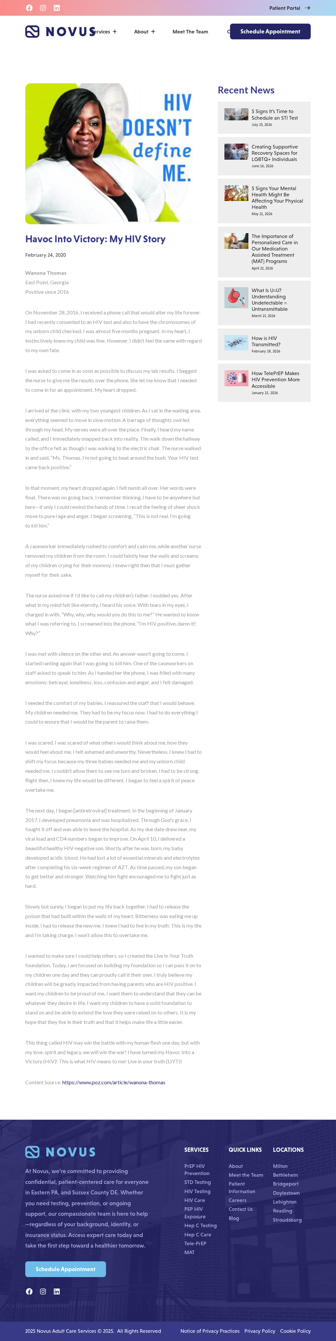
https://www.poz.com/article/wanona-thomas (113, 1082)
